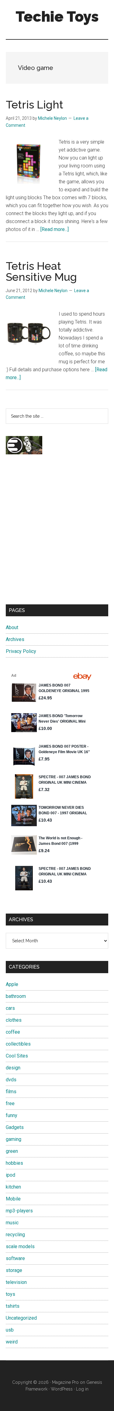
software (15, 1258)
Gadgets (15, 1127)
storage (14, 1270)
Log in (82, 1389)
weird (12, 1342)
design (13, 1068)
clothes (14, 1020)
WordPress (62, 1389)
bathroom (16, 996)
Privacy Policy (21, 651)
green (12, 1151)
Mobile (13, 1199)
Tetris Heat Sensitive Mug (41, 271)
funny (11, 1115)
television (16, 1282)
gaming (13, 1139)
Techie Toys (57, 16)
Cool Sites (17, 1056)
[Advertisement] (57, 535)
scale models (20, 1246)
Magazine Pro (65, 1382)
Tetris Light (34, 104)
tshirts (12, 1306)
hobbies (14, 1163)
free (10, 1103)
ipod (10, 1175)
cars (10, 1008)
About (12, 627)
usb (10, 1330)
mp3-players (19, 1211)
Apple (12, 984)
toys (10, 1294)
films (11, 1091)
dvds (11, 1080)
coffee (13, 1032)
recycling (15, 1234)
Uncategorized (21, 1318)
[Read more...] (54, 229)
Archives (15, 639)
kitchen (13, 1187)
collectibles (18, 1044)
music (12, 1223)
